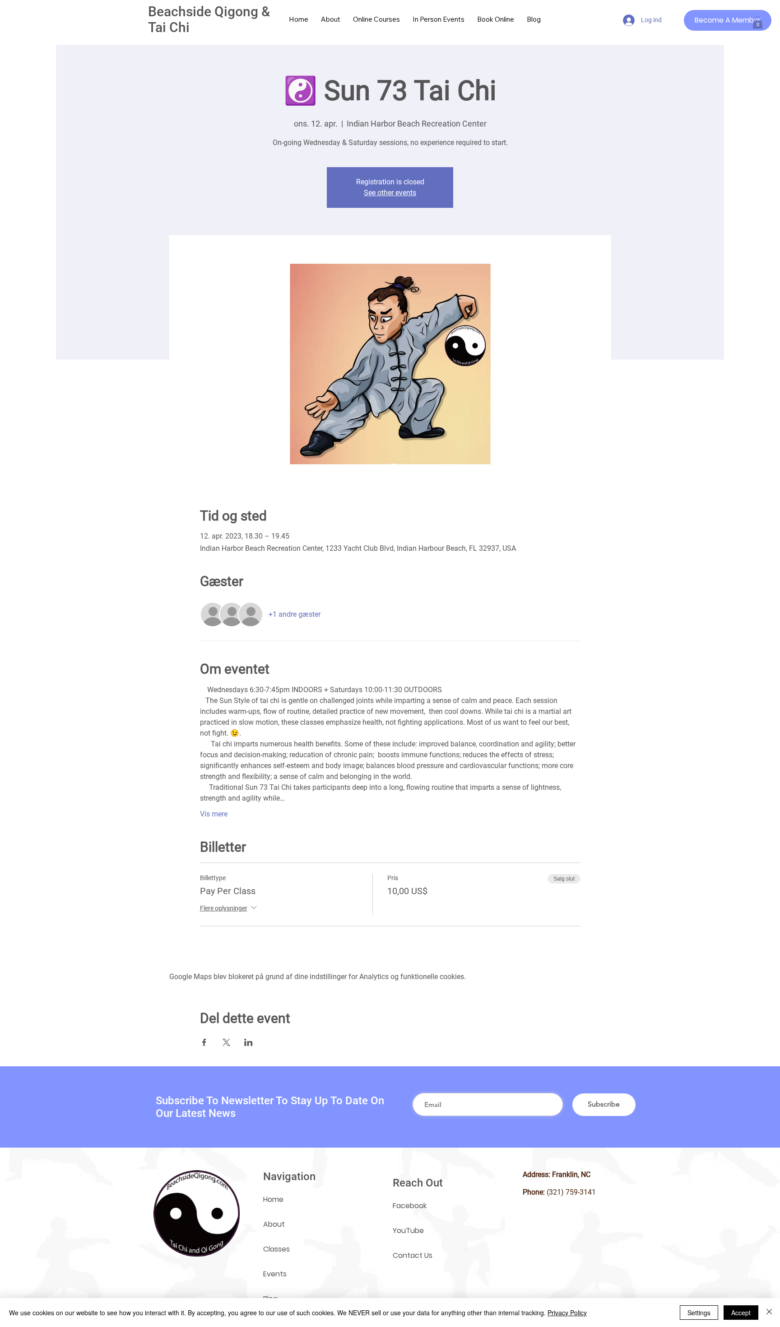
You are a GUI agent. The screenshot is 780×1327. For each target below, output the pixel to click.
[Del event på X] (226, 1042)
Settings (698, 1312)
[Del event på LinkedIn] (248, 1042)
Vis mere (214, 814)
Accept (741, 1312)
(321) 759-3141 (571, 1192)
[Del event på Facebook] (204, 1042)
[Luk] (769, 1312)
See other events (390, 192)
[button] (757, 22)
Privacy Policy (567, 1312)
